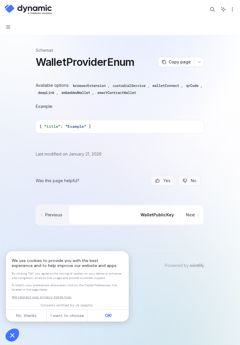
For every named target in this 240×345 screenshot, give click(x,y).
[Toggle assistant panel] (223, 9)
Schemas (44, 50)
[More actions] (232, 9)
